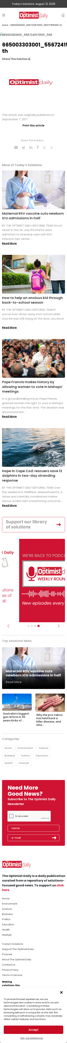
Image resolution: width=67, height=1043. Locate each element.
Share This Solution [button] (15, 59)
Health (8, 763)
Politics (25, 755)
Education (42, 755)
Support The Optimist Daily (18, 949)
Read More (9, 243)
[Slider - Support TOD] (35, 626)
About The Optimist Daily (16, 959)
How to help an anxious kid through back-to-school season (32, 300)
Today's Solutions (12, 944)
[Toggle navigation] (3, 15)
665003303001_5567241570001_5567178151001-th (36, 25)
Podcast (7, 954)
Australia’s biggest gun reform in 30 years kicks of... (16, 717)
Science (43, 748)
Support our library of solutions (26, 524)
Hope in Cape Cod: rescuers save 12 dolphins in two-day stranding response (32, 475)
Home (5, 25)
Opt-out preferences (31, 1038)
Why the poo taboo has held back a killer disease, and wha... (49, 720)
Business (9, 755)
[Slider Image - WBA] (32, 626)
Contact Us (8, 964)
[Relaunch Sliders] (38, 626)
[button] (61, 992)
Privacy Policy (10, 970)
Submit (54, 837)
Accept (33, 1030)
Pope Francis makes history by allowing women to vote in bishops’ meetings (32, 387)
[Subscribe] (28, 626)
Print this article (33, 125)
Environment (25, 748)
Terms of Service (12, 975)
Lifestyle (24, 763)
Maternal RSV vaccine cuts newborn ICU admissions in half (33, 215)
